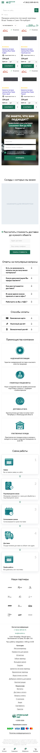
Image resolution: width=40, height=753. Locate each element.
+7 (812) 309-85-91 (30, 2)
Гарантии (20, 709)
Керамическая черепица (20, 672)
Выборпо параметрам (30, 25)
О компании (20, 699)
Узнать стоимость (20, 252)
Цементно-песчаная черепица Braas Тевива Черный (27, 92)
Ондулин (20, 665)
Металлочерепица (20, 648)
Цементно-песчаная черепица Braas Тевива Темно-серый (8, 92)
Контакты (20, 689)
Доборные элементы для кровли (20, 679)
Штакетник (20, 655)
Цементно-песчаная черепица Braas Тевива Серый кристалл (27, 51)
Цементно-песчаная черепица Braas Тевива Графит (8, 51)
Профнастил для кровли (20, 652)
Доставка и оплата (20, 692)
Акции (20, 702)
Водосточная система (20, 675)
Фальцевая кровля (20, 662)
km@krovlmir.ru (20, 633)
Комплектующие (20, 682)
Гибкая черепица (20, 658)
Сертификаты (20, 706)
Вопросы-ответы (20, 695)
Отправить (20, 158)
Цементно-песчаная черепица (20, 669)
